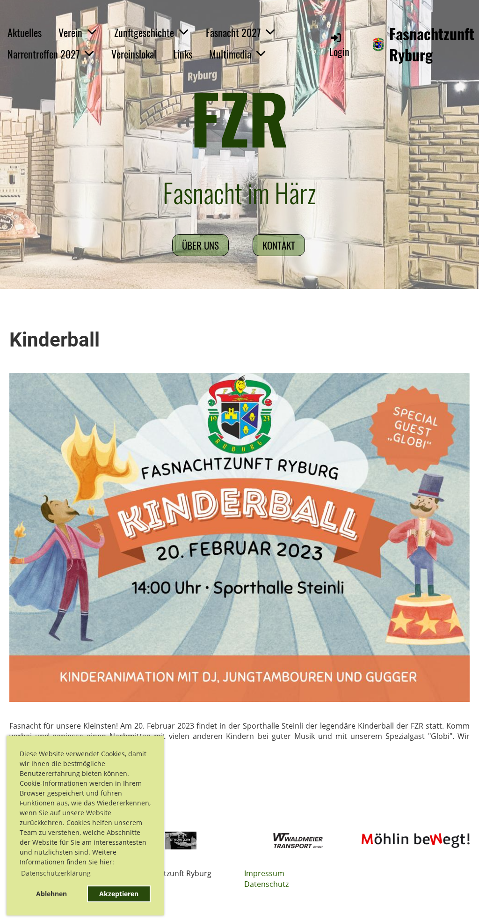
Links (182, 53)
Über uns (200, 245)
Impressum (264, 873)
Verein (70, 32)
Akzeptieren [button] (118, 893)
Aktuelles (24, 32)
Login (339, 51)
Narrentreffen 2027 (43, 53)
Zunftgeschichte (144, 32)
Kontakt (278, 245)
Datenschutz (266, 884)
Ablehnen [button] (51, 893)
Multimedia (230, 53)
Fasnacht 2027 (233, 32)
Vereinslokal (133, 53)
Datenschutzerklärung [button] (56, 873)
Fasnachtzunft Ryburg (431, 44)
